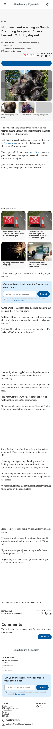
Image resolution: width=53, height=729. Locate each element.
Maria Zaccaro (9, 43)
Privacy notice (19, 301)
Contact (5, 663)
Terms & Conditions (10, 660)
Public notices (7, 670)
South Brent (35, 152)
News (3, 21)
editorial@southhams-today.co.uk (19, 724)
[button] (5, 4)
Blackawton (9, 143)
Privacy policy (7, 665)
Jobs (4, 668)
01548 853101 (14, 720)
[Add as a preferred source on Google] (29, 55)
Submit (43, 294)
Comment (44, 637)
